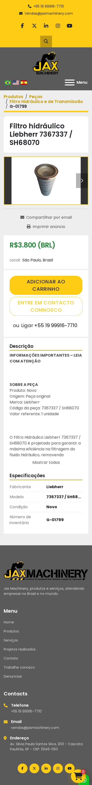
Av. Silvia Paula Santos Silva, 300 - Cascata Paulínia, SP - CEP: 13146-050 (46, 747)
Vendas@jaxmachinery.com (49, 13)
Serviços (11, 640)
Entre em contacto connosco (46, 306)
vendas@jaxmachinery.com (35, 727)
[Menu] (70, 82)
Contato (11, 658)
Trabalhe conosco (19, 667)
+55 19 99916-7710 (48, 6)
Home (9, 622)
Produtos (11, 631)
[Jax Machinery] (46, 570)
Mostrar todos (46, 462)
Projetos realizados (20, 649)
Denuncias (13, 676)
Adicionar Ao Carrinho (46, 285)
